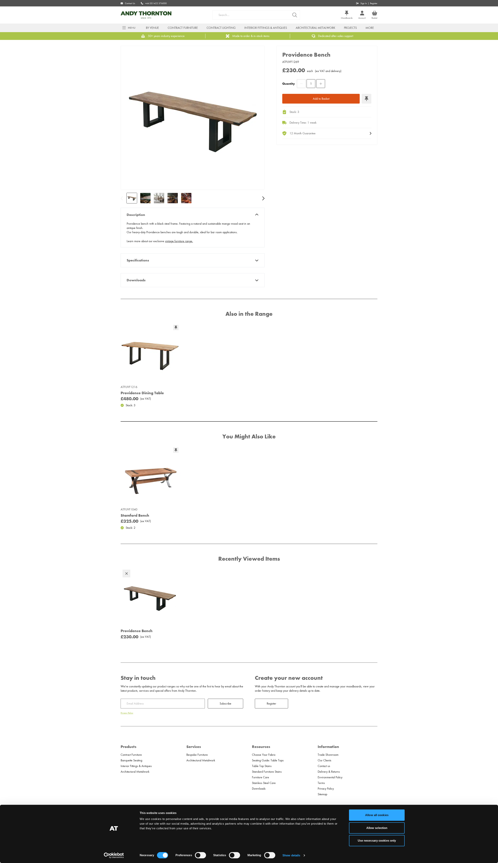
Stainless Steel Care (264, 783)
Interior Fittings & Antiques (265, 28)
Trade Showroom (328, 755)
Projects (350, 28)
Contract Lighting (221, 28)
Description (136, 215)
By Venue (152, 28)
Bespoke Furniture (197, 755)
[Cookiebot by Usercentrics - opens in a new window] (114, 855)
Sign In (363, 3)
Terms (321, 783)
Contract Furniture (183, 28)
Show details (291, 855)
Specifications (138, 260)
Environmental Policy (330, 777)
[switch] (200, 855)
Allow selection (377, 828)
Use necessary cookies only (377, 840)
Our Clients (324, 760)
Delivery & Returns (329, 771)
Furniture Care (260, 777)
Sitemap (322, 794)
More (370, 28)
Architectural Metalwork (315, 28)
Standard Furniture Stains (267, 771)
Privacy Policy (127, 713)
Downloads (136, 280)
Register (373, 3)
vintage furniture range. (179, 241)
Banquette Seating (131, 760)
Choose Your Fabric (264, 755)
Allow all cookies (376, 815)
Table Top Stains (262, 766)
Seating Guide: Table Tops (268, 760)
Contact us (324, 766)
